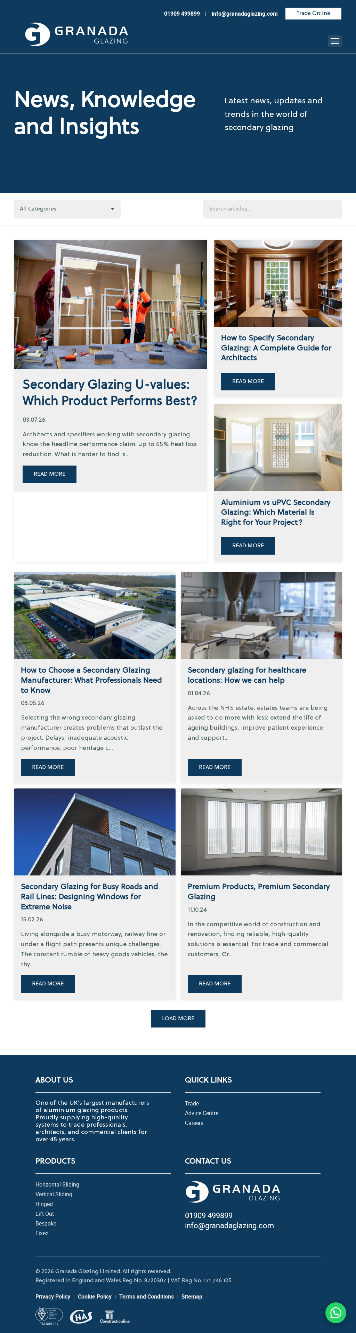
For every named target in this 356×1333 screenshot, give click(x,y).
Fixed (42, 1233)
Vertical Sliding (53, 1194)
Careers (194, 1123)
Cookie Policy (95, 1296)
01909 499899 (209, 1215)
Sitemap (191, 1296)
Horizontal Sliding (57, 1184)
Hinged (44, 1204)
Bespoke (45, 1223)
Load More (178, 1019)
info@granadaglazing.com (229, 1225)
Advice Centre (201, 1113)
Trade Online (313, 13)
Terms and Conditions (146, 1296)
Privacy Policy (52, 1296)
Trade (192, 1103)
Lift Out (44, 1213)
